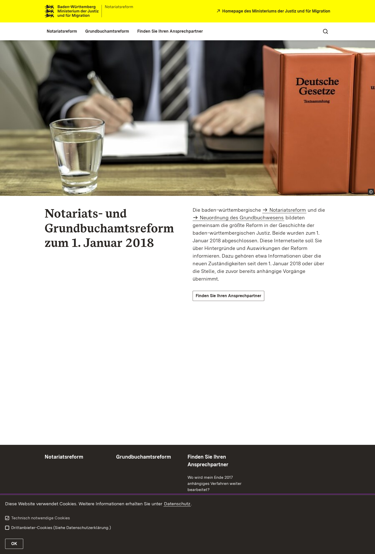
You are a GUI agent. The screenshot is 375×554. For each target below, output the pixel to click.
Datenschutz (177, 503)
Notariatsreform (287, 210)
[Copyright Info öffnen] (371, 192)
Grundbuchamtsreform (143, 457)
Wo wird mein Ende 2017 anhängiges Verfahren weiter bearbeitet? (215, 483)
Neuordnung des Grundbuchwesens (242, 218)
